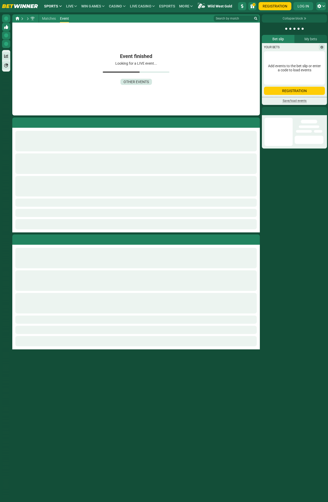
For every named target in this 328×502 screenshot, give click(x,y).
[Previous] (16, 239)
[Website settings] (321, 6)
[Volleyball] (27, 18)
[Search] (256, 18)
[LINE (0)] (17, 18)
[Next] (28, 239)
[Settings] (322, 47)
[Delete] (255, 238)
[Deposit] (242, 6)
